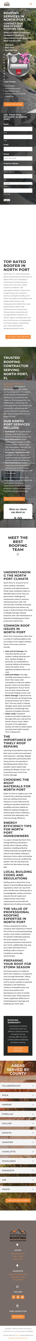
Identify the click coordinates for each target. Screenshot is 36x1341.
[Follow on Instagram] (18, 1297)
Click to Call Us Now (13, 104)
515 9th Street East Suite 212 (18, 1274)
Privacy (17, 1335)
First (5, 132)
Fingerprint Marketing (15, 1338)
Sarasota (18, 1271)
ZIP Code (7, 194)
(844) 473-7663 (18, 1259)
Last (5, 140)
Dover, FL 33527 (18, 1256)
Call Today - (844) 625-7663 (18, 337)
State (5, 186)
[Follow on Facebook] (13, 1297)
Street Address (9, 172)
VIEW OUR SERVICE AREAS (18, 1200)
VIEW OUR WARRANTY (18, 1049)
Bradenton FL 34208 (18, 1277)
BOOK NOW (18, 1317)
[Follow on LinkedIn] (22, 1297)
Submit (6, 200)
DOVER (18, 1250)
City (5, 180)
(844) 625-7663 (18, 1280)
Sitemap (25, 1338)
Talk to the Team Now (14, 499)
